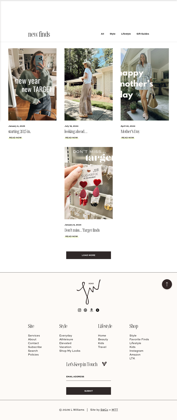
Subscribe (35, 347)
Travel (102, 347)
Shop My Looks (69, 351)
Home (102, 335)
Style (112, 33)
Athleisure (66, 339)
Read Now (15, 137)
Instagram (136, 351)
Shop (133, 326)
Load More (88, 255)
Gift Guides (143, 33)
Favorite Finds (139, 339)
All (102, 33)
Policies (33, 354)
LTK (132, 358)
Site (31, 326)
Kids (101, 343)
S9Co (104, 410)
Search (33, 351)
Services (34, 335)
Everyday (65, 335)
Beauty (103, 339)
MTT (115, 410)
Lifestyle (126, 33)
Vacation (65, 347)
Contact (33, 343)
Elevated (65, 343)
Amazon (135, 354)
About (32, 339)
